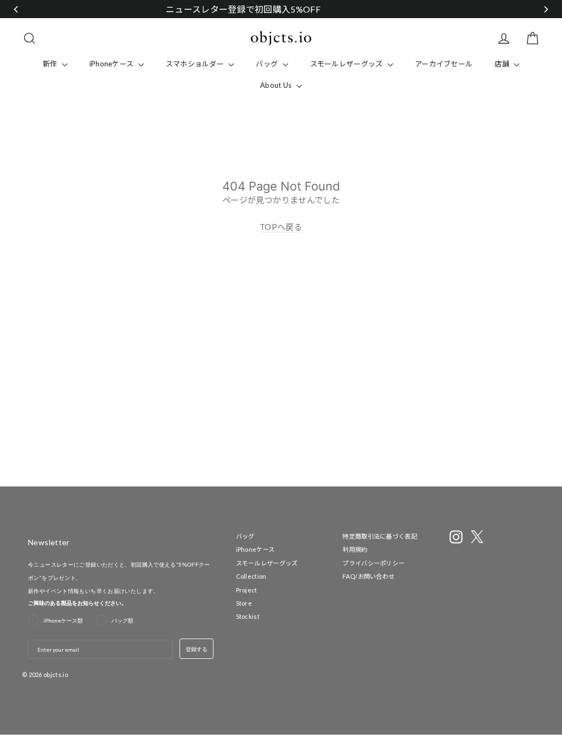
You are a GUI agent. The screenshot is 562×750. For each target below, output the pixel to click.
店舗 (502, 63)
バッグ (267, 63)
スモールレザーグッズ (347, 63)
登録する (196, 649)
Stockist (248, 616)
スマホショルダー (196, 63)
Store (244, 603)
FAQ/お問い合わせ (368, 576)
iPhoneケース (112, 63)
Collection (251, 576)
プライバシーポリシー (373, 563)
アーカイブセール (444, 63)
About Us (277, 85)
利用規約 (354, 549)
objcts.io (55, 674)
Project (246, 590)
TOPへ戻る (281, 227)
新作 (51, 63)
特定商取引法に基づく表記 (379, 536)
